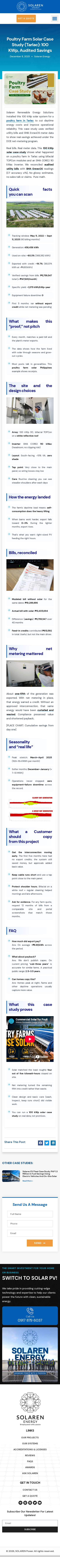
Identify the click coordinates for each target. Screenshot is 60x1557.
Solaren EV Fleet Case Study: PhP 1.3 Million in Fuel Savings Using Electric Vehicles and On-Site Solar (40, 1174)
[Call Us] (30, 1311)
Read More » (28, 1181)
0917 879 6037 (30, 1320)
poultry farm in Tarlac (20, 120)
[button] (55, 19)
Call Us (30, 1316)
